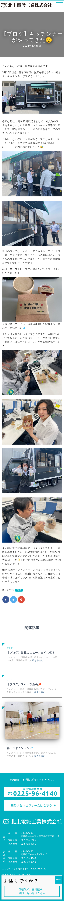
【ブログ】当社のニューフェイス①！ (31, 652)
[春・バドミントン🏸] (32, 720)
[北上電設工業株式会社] (26, 5)
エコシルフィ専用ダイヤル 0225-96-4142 (24, 868)
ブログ (19, 590)
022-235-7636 (28, 840)
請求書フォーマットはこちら (16, 874)
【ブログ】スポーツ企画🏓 (24, 684)
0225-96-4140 (28, 858)
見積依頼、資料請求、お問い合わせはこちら (31, 891)
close (58, 880)
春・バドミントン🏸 (20, 748)
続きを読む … (38, 660)
